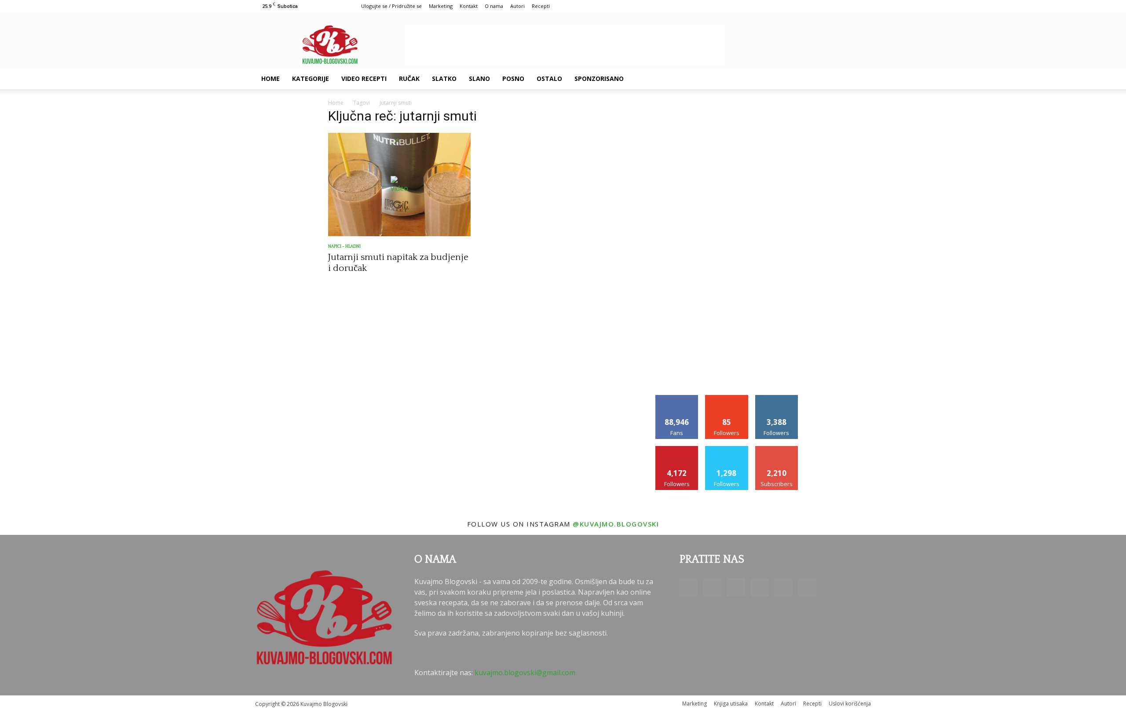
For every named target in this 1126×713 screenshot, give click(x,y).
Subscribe (776, 449)
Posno (513, 78)
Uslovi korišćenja (850, 703)
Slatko (444, 78)
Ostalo (549, 78)
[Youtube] (841, 78)
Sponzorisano (599, 78)
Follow (727, 398)
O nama (494, 6)
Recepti (541, 6)
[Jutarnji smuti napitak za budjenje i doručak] (399, 184)
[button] (860, 79)
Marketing (441, 6)
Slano (479, 78)
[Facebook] (766, 78)
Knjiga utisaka (731, 703)
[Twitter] (826, 78)
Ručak (409, 78)
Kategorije (310, 78)
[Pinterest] (811, 78)
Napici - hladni (344, 246)
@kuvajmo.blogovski (616, 523)
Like (677, 398)
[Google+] (781, 78)
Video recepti (364, 78)
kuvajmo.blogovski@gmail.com (525, 672)
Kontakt (469, 6)
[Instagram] (796, 78)
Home (270, 78)
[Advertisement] (565, 44)
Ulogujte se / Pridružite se (391, 6)
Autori (517, 6)
